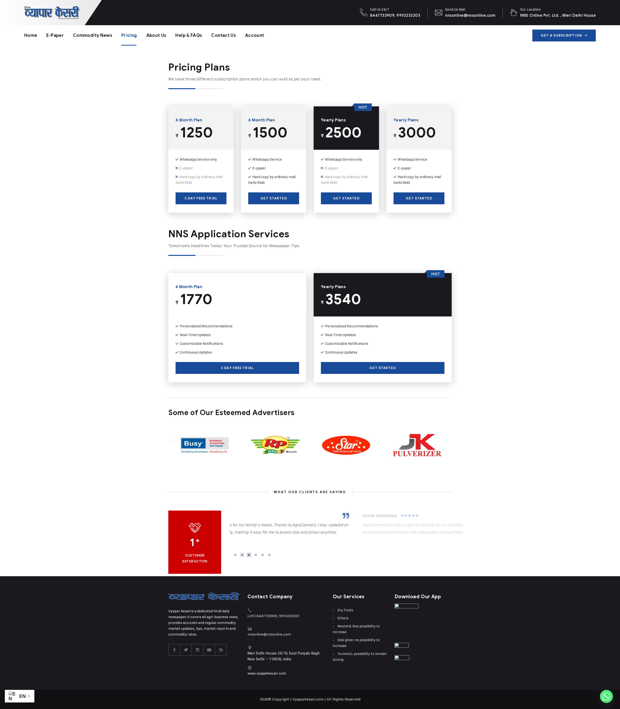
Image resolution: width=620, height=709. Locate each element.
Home (30, 35)
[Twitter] (186, 650)
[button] (174, 440)
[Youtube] (209, 650)
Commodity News (92, 35)
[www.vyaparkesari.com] (250, 667)
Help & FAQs (188, 35)
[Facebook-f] (174, 650)
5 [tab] (262, 555)
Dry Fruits (345, 610)
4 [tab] (256, 555)
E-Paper (55, 35)
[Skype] (221, 650)
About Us (156, 35)
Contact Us (223, 35)
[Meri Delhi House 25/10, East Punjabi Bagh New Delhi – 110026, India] (250, 647)
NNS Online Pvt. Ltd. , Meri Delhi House (558, 15)
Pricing (129, 35)
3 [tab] (249, 555)
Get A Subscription (561, 35)
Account (254, 35)
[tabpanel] (346, 524)
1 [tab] (235, 555)
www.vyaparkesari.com (267, 673)
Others (343, 618)
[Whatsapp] (606, 696)
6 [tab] (269, 555)
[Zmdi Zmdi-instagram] (197, 650)
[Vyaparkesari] (52, 12)
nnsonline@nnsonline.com (470, 15)
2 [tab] (242, 555)
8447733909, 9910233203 (395, 15)
